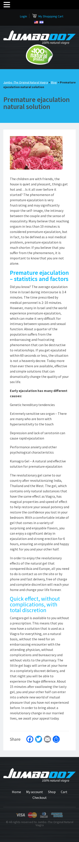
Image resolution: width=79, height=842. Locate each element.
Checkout (39, 797)
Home (16, 792)
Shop (52, 792)
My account (34, 792)
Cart (64, 792)
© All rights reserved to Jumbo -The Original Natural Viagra (39, 823)
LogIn (23, 16)
